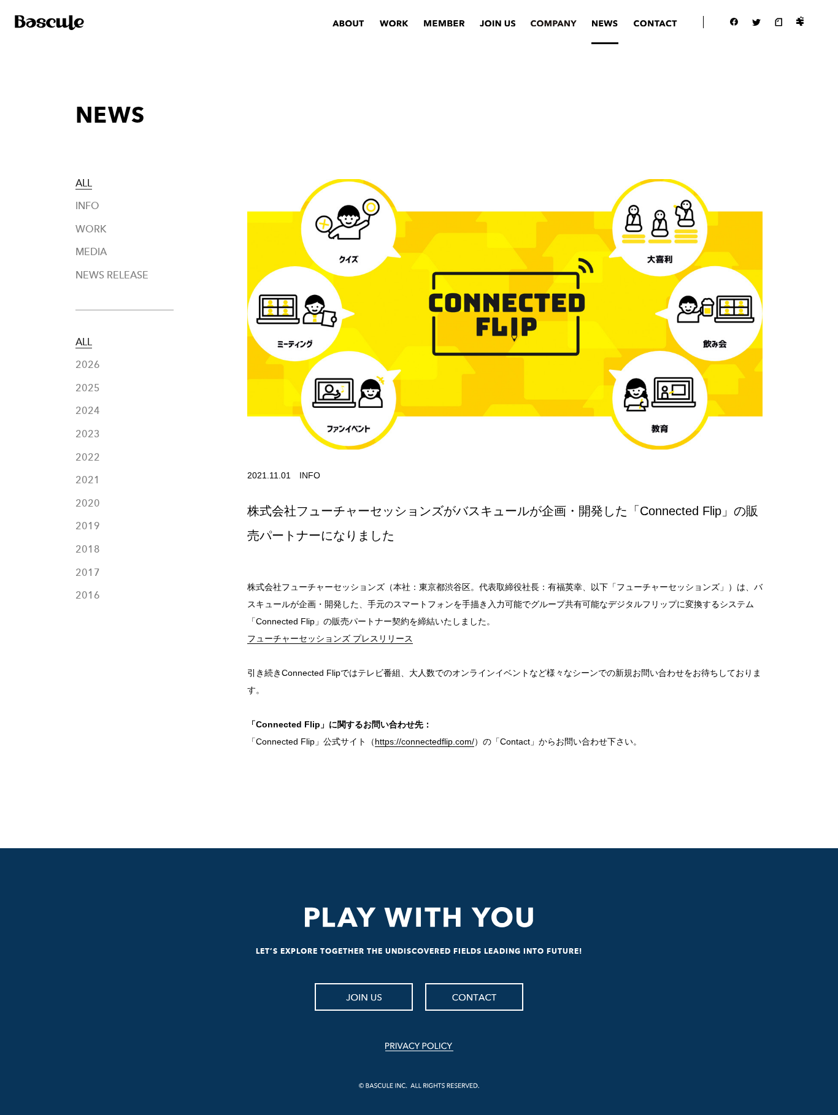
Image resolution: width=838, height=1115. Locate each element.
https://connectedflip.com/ (424, 741)
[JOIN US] (364, 997)
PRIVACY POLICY (419, 1047)
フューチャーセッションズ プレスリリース (330, 638)
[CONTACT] (474, 997)
